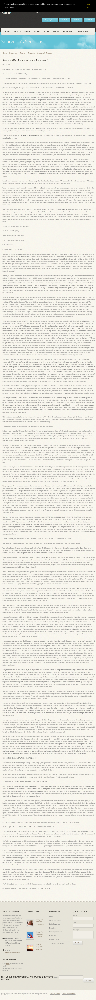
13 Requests (40, 924)
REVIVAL (65, 20)
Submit (77, 943)
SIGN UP (89, 20)
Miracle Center (54, 940)
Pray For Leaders (39, 933)
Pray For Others (39, 920)
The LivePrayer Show (56, 943)
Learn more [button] (9, 7)
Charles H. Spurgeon (27, 53)
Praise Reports (39, 945)
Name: (75, 915)
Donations (82, 31)
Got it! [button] (88, 6)
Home (7, 31)
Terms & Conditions (69, 994)
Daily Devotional (54, 924)
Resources (68, 31)
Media (46, 31)
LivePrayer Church (55, 932)
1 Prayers (39, 936)
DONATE (77, 20)
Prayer (56, 31)
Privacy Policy (55, 994)
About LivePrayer (22, 31)
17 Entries (39, 949)
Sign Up (88, 980)
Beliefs (37, 31)
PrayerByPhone (50, 20)
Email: (75, 923)
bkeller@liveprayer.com (13, 952)
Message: (76, 930)
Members (52, 936)
